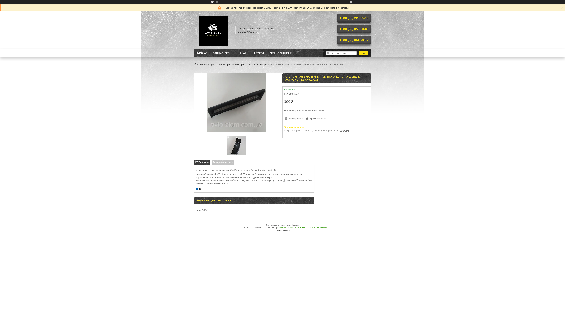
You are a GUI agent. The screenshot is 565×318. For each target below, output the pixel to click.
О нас (243, 53)
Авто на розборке (280, 53)
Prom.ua (295, 225)
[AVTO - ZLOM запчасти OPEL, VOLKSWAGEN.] (213, 30)
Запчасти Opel (223, 64)
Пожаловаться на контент (288, 228)
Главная (202, 53)
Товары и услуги (206, 64)
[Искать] (363, 53)
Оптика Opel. (238, 64)
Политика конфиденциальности (313, 228)
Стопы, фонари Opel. (257, 64)
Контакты (258, 53)
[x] (200, 189)
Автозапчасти (221, 53)
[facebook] (197, 189)
